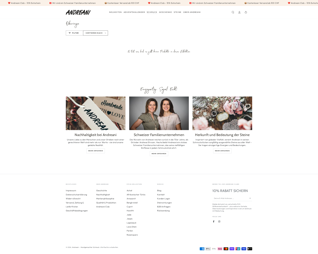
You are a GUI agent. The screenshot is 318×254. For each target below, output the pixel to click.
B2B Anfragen (163, 206)
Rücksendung (163, 210)
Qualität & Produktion (106, 202)
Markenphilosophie (105, 198)
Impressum (71, 190)
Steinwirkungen (164, 202)
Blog (159, 190)
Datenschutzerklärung (76, 194)
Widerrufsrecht (73, 198)
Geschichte (101, 190)
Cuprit (130, 206)
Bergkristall (132, 202)
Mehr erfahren (95, 151)
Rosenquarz (132, 235)
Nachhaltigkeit (103, 194)
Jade (129, 214)
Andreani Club (103, 206)
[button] (233, 12)
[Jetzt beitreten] (250, 198)
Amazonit (131, 198)
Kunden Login (163, 198)
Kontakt (161, 194)
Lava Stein (132, 226)
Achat (129, 190)
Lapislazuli (131, 222)
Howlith (130, 210)
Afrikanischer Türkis (136, 194)
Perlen (130, 230)
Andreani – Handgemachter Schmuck (85, 247)
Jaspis (130, 218)
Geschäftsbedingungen (77, 210)
